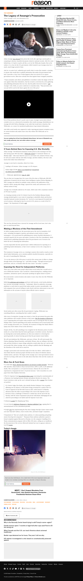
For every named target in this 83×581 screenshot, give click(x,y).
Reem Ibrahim (59, 34)
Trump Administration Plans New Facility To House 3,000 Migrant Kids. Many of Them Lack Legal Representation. (66, 41)
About (5, 564)
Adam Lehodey (69, 25)
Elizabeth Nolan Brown (9, 21)
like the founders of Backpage (43, 318)
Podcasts (36, 8)
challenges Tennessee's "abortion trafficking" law (28, 404)
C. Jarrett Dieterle (60, 25)
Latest (18, 8)
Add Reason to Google (29, 24)
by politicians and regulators (16, 282)
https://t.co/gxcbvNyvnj (25, 169)
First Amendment (8, 13)
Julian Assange (15, 502)
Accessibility (19, 573)
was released (16, 59)
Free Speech (22, 502)
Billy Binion (58, 57)
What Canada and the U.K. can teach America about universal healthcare (25, 531)
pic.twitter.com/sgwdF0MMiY (14, 171)
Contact (50, 564)
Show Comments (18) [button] (12, 515)
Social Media (29, 502)
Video (30, 8)
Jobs (27, 564)
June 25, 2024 (26, 175)
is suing (13, 401)
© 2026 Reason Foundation (10, 573)
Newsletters (49, 8)
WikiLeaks (14, 504)
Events (19, 564)
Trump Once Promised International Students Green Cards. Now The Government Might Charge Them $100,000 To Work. (66, 52)
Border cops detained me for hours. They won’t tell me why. (24, 535)
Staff (23, 564)
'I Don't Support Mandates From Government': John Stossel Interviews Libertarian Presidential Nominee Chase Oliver (28, 492)
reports (42, 380)
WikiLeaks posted (30, 153)
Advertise (37, 564)
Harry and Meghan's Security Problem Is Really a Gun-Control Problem (66, 31)
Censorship (47, 502)
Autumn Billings (59, 45)
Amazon (61, 564)
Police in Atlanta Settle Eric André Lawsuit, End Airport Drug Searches (65, 63)
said (49, 84)
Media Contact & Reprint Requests (12, 511)
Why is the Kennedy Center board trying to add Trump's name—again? (28, 522)
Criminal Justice (7, 504)
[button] (78, 8)
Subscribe (63, 8)
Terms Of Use (33, 573)
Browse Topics (12, 564)
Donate (56, 8)
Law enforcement (40, 502)
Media (34, 502)
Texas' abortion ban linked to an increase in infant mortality (30, 364)
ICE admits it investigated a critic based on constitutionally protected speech (27, 539)
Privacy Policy (26, 573)
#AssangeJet (35, 169)
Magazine (23, 8)
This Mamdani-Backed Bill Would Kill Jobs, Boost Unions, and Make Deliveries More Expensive (66, 20)
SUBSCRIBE (47, 144)
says (10, 409)
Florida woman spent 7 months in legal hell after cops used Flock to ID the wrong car (28, 526)
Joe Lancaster (59, 66)
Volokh (43, 8)
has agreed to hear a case (26, 376)
